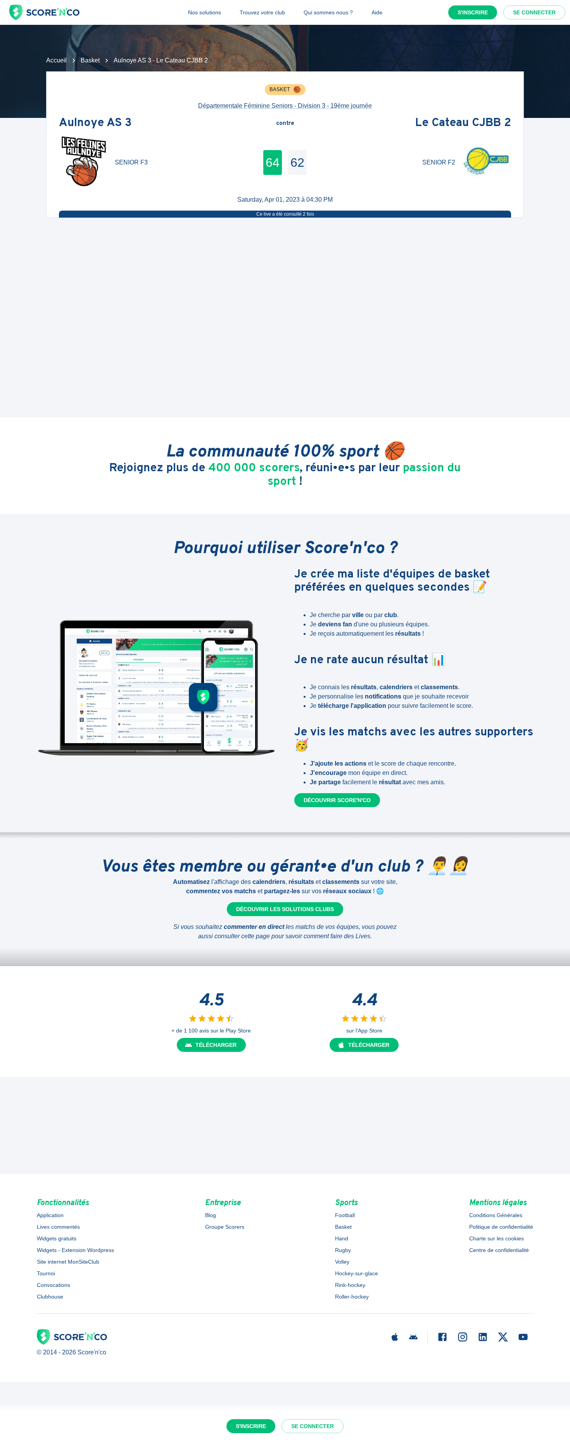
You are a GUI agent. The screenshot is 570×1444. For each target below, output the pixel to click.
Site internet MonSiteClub (68, 1262)
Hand (341, 1238)
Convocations (53, 1285)
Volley (342, 1262)
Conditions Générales (495, 1215)
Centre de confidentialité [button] (499, 1250)
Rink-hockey (350, 1285)
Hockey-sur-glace (356, 1273)
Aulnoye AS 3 (95, 123)
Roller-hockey (352, 1297)
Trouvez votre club (262, 12)
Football (345, 1215)
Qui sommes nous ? (328, 12)
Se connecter (534, 12)
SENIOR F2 (438, 162)
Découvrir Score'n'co (337, 800)
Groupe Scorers (224, 1227)
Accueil (56, 60)
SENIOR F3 (131, 162)
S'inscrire (473, 12)
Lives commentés (58, 1227)
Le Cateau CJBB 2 (463, 123)
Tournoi (46, 1273)
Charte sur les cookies (496, 1238)
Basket (90, 60)
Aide (376, 12)
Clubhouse (50, 1297)
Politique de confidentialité (501, 1227)
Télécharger (216, 1045)
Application (50, 1215)
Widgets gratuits (56, 1238)
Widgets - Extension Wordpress (75, 1250)
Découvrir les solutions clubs (285, 909)
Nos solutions (204, 12)
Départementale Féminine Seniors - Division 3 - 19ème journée (285, 105)
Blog (210, 1215)
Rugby (343, 1250)
